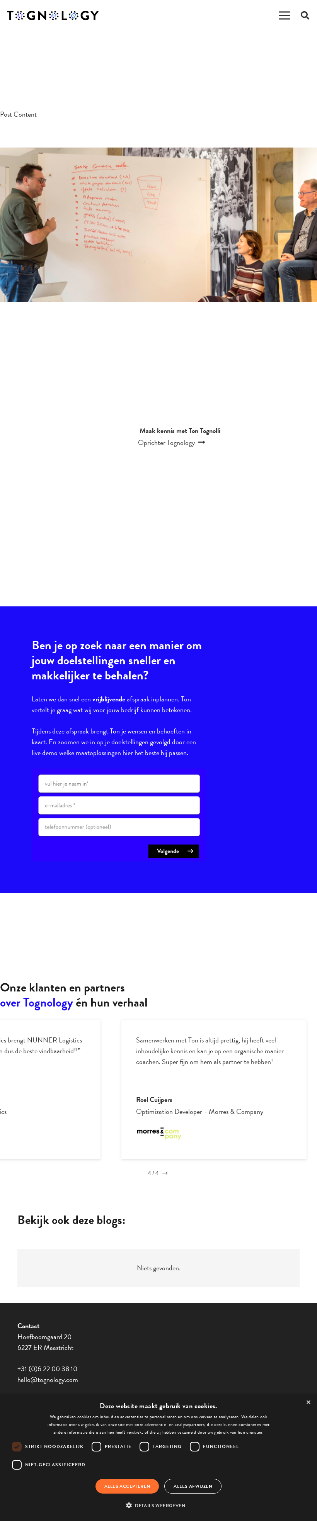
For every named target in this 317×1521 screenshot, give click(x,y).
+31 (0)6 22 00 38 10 (47, 1368)
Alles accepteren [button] (127, 1486)
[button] (158, 1505)
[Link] (53, 15)
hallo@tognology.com (47, 1379)
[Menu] (285, 15)
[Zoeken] (305, 15)
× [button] (308, 1403)
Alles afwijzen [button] (193, 1486)
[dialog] (158, 1457)
